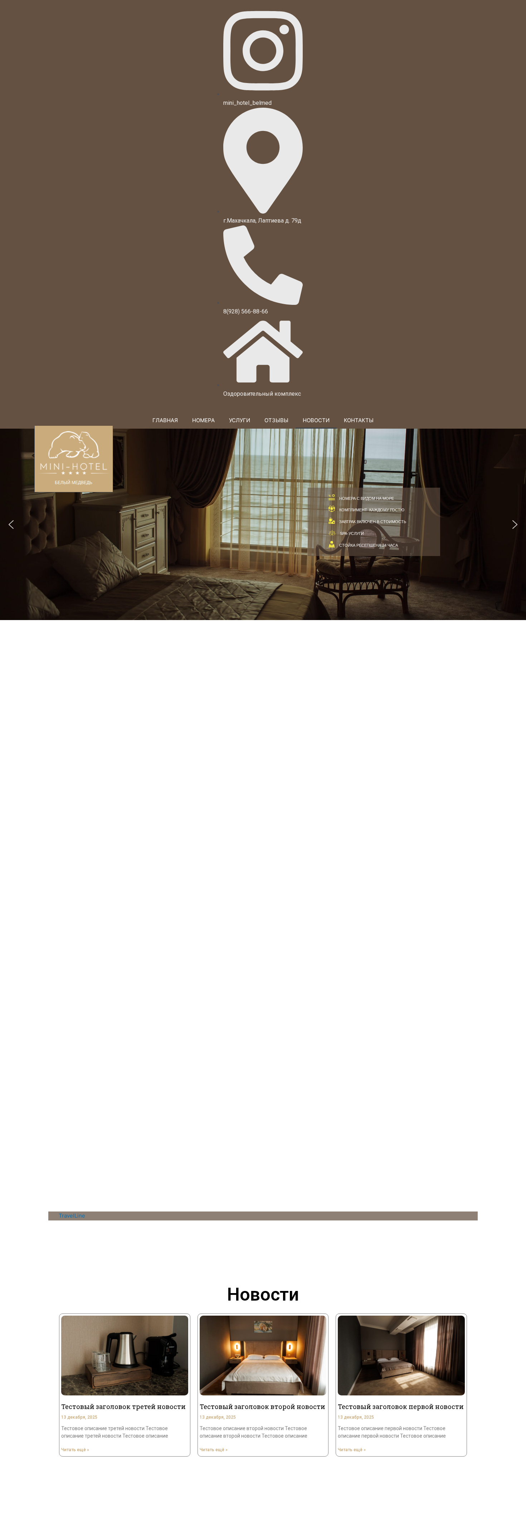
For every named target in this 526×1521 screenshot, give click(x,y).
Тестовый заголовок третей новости (123, 1406)
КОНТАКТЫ (359, 420)
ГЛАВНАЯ (165, 420)
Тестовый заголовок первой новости (401, 1406)
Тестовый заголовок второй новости (262, 1406)
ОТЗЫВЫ (276, 420)
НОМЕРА (203, 420)
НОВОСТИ (316, 420)
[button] (11, 524)
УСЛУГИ (239, 420)
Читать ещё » (75, 1449)
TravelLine (72, 1215)
